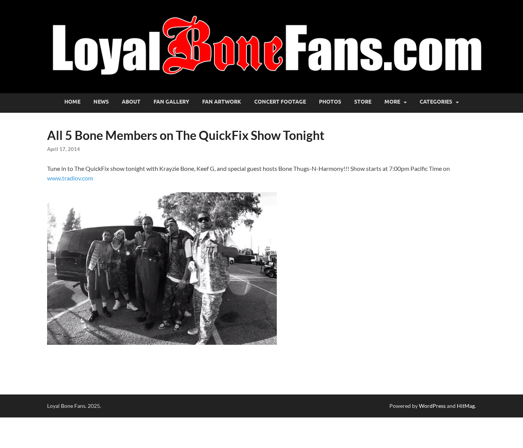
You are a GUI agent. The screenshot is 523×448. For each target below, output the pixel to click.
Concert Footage (280, 102)
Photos (330, 102)
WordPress (432, 406)
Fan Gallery (171, 102)
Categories (436, 102)
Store (362, 102)
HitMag (466, 406)
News (101, 102)
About (131, 102)
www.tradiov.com (70, 178)
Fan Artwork (221, 102)
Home (72, 102)
